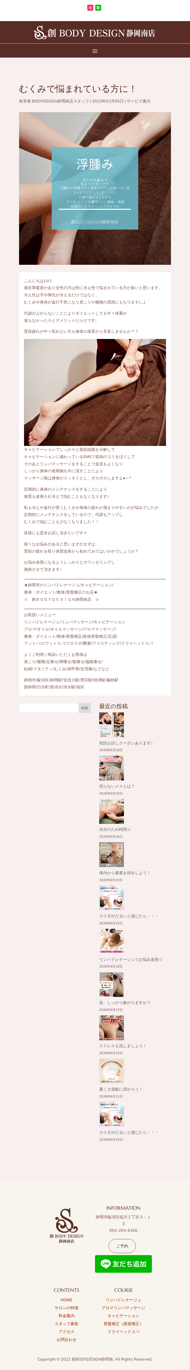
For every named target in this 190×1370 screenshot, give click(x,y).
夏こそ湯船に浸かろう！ (121, 1089)
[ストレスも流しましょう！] (111, 1028)
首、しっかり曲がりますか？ (125, 1002)
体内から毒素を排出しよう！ (125, 872)
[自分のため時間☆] (111, 812)
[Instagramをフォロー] (90, 8)
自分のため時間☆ (115, 829)
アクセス (66, 1331)
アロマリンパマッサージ (123, 1307)
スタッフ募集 (66, 1323)
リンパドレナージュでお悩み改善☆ (131, 959)
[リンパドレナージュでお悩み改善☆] (111, 942)
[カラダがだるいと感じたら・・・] (111, 898)
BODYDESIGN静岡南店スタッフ (60, 101)
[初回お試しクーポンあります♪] (111, 725)
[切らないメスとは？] (111, 769)
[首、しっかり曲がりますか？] (111, 985)
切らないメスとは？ (117, 786)
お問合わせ (66, 1339)
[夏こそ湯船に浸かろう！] (111, 1072)
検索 (84, 708)
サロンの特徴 (66, 1307)
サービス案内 (138, 101)
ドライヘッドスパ (123, 1331)
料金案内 (66, 1315)
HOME (66, 1299)
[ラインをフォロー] (98, 8)
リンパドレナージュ (123, 1299)
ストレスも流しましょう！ (123, 1045)
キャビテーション (123, 1315)
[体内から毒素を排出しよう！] (111, 855)
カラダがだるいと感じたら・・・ (129, 915)
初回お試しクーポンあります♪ (126, 742)
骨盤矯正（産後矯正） (123, 1323)
